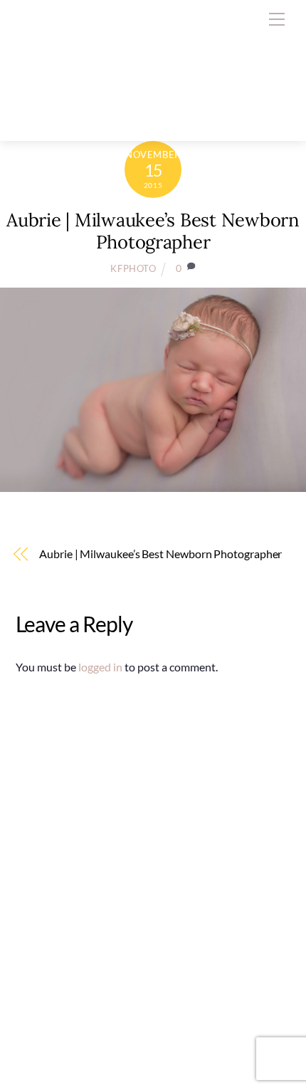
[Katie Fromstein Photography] (127, 115)
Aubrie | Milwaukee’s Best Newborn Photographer (153, 230)
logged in (100, 667)
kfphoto (133, 268)
